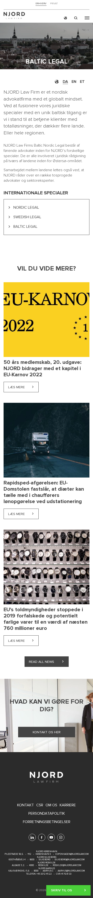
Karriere (68, 805)
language (65, 18)
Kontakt (25, 805)
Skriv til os (61, 890)
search (76, 18)
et (82, 81)
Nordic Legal (26, 207)
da (65, 81)
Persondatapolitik (46, 813)
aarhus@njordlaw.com (71, 871)
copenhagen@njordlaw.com (72, 854)
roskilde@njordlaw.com (67, 865)
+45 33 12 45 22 (44, 874)
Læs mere (23, 387)
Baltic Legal (25, 226)
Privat (54, 3)
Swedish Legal (27, 217)
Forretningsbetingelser (46, 822)
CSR (39, 805)
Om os (51, 805)
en (74, 81)
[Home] (14, 16)
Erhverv (41, 3)
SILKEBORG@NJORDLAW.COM (70, 859)
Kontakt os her (47, 732)
